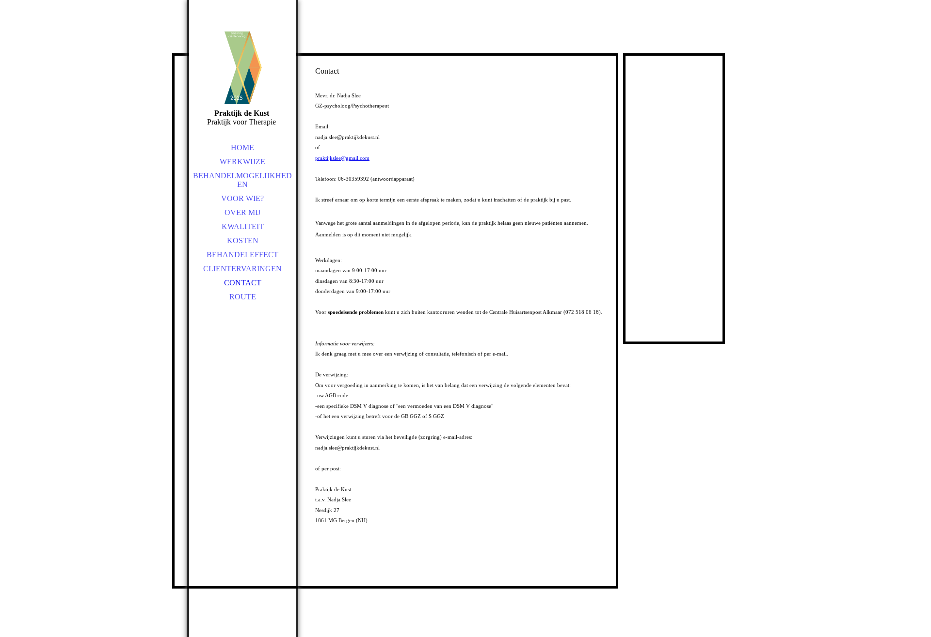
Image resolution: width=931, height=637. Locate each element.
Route (242, 297)
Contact (242, 283)
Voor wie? (242, 198)
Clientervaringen (242, 268)
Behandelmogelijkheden (242, 179)
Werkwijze (242, 161)
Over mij (242, 212)
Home (242, 147)
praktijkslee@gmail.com (342, 158)
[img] (242, 67)
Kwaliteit (243, 226)
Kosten (242, 240)
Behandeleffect (242, 254)
